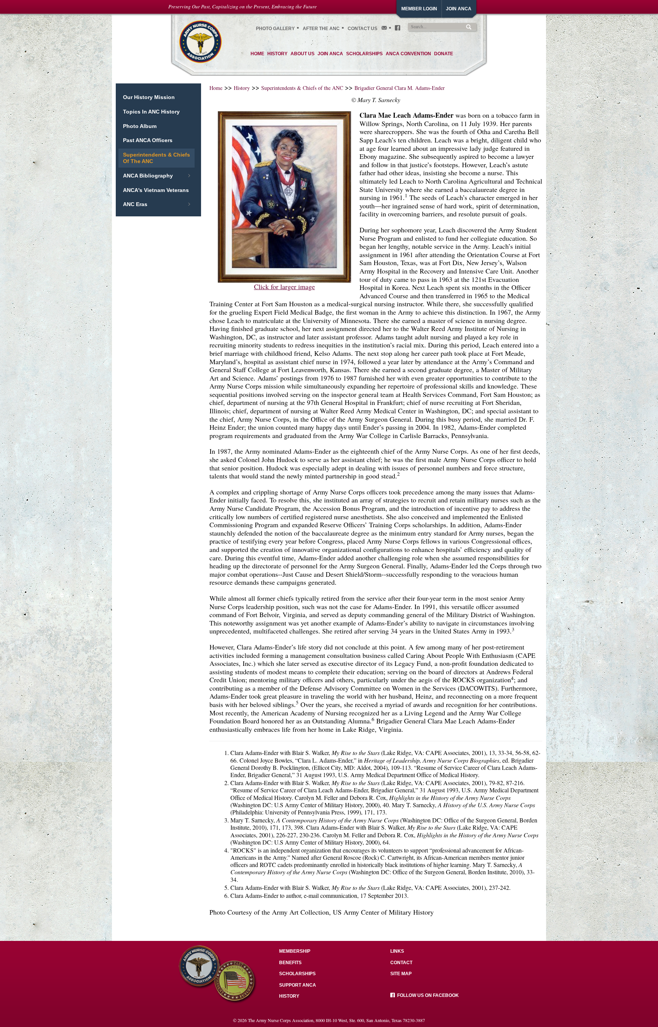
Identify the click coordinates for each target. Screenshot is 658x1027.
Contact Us (362, 28)
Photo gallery (275, 28)
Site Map (401, 973)
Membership (294, 951)
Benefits (290, 962)
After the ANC (321, 28)
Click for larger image (284, 286)
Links (397, 951)
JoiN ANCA (458, 8)
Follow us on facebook (427, 995)
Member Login (419, 8)
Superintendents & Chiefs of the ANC (302, 87)
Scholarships (297, 973)
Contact (401, 962)
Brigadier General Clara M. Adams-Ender (400, 87)
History (242, 87)
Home (215, 87)
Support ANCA (297, 985)
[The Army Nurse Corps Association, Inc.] (200, 40)
